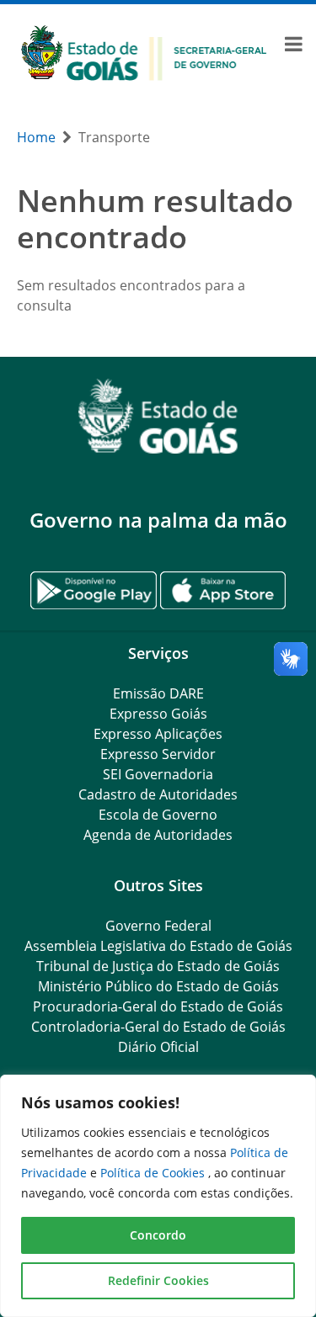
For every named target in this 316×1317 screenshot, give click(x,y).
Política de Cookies (154, 1173)
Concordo (158, 1235)
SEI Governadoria (158, 774)
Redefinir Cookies (158, 1280)
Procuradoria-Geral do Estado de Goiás (158, 1006)
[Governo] (144, 51)
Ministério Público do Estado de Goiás (158, 986)
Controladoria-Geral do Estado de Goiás (158, 1026)
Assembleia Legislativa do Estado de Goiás (158, 946)
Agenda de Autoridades (158, 835)
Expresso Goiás (158, 713)
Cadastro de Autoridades (158, 794)
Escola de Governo (158, 814)
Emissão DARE (158, 693)
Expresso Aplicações (158, 734)
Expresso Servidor (158, 754)
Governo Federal (158, 925)
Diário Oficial (158, 1047)
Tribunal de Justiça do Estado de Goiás (158, 966)
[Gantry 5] (158, 416)
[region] (158, 1196)
